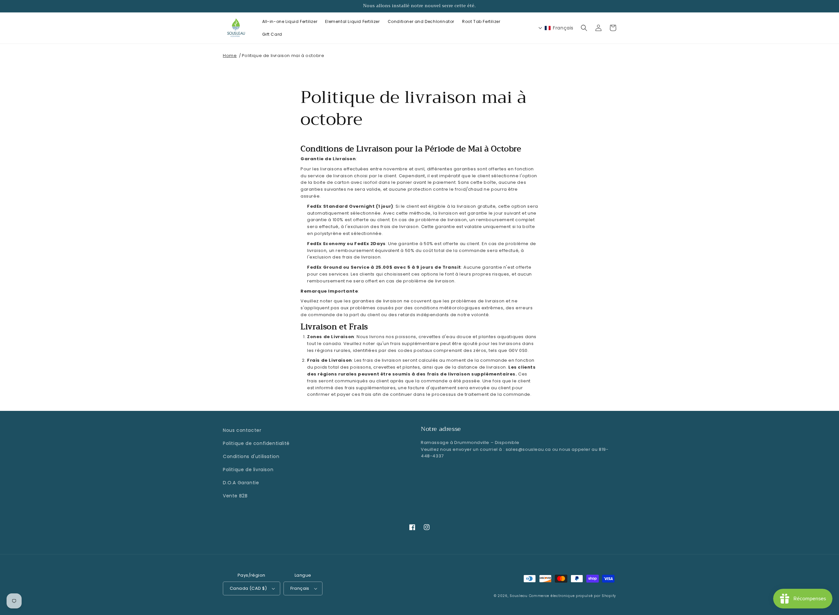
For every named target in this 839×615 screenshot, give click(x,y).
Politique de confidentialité (256, 443)
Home (230, 55)
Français (299, 588)
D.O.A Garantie (241, 482)
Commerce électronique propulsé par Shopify (572, 595)
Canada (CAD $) (248, 588)
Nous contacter (242, 430)
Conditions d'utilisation (251, 456)
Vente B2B (235, 495)
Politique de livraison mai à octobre (283, 55)
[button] (584, 28)
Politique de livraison (248, 469)
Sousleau (519, 595)
